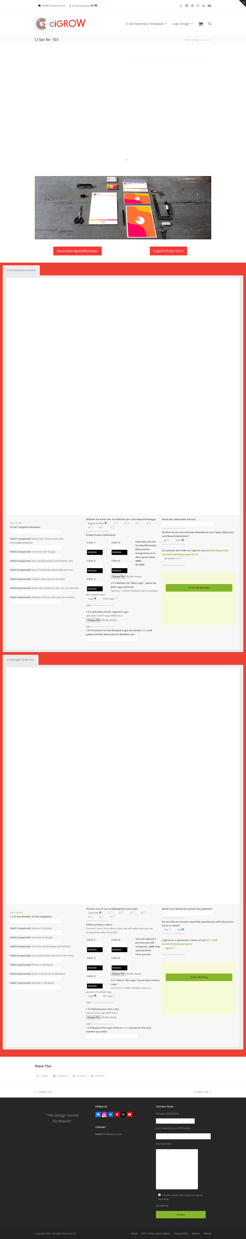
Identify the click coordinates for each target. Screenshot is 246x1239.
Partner (207, 1233)
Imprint (196, 1233)
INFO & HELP (16, 523)
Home (187, 40)
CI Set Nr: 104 (201, 1092)
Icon (144, 630)
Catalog (194, 40)
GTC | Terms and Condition (156, 1233)
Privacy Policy (181, 1233)
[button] (201, 24)
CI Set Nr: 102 (43, 1092)
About (134, 1233)
